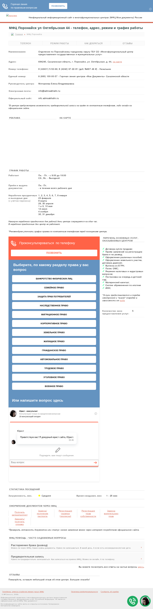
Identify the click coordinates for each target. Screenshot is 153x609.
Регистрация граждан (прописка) (65, 513)
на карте (117, 61)
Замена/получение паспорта (42, 513)
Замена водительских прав (111, 513)
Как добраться (94, 43)
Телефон (25, 43)
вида (122, 300)
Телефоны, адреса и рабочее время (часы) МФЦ (23, 591)
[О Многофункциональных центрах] (11, 15)
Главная (19, 34)
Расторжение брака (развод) (29, 545)
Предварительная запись (27, 556)
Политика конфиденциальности (84, 591)
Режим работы (59, 43)
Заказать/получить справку (20, 521)
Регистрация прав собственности (88, 513)
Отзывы (127, 43)
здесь (141, 566)
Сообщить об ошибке (110, 591)
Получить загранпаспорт (19, 513)
